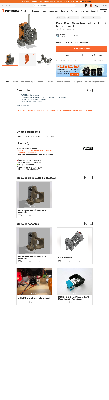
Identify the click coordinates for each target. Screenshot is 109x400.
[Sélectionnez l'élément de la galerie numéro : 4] (36, 206)
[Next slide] (51, 59)
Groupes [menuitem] (94, 11)
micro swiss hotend (66, 257)
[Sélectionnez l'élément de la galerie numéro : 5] (37, 206)
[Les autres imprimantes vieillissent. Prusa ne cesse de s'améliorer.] (81, 70)
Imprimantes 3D (74, 18)
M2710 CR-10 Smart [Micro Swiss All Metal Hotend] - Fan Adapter (73, 298)
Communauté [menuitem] (53, 11)
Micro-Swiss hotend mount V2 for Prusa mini (32, 211)
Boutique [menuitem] (35, 11)
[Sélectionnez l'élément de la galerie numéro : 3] (34, 206)
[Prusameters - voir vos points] (91, 5)
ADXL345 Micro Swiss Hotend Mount (34, 298)
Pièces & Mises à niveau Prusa (91, 18)
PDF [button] (90, 90)
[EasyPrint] (85, 5)
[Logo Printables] (10, 11)
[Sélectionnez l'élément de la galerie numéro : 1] (31, 206)
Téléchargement (83, 49)
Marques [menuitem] (73, 11)
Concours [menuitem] (64, 11)
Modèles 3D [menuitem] (25, 11)
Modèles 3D (61, 18)
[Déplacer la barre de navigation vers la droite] (97, 11)
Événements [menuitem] (84, 11)
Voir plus (88, 178)
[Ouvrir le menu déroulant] (105, 22)
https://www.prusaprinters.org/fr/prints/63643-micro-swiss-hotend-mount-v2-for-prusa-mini (54, 110)
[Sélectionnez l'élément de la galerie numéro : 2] (32, 206)
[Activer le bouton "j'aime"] (19, 215)
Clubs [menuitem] (43, 11)
